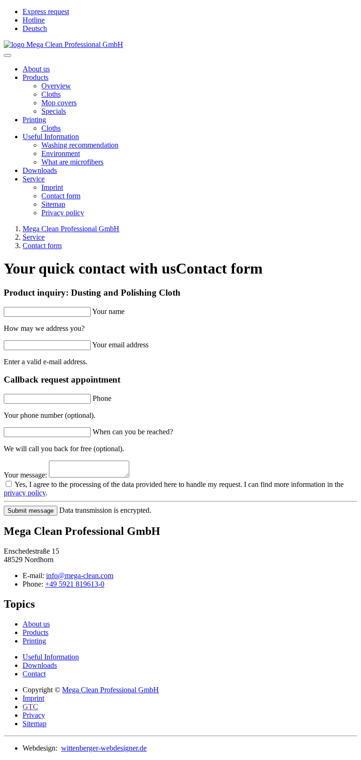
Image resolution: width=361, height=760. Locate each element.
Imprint (52, 187)
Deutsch (35, 28)
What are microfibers (72, 162)
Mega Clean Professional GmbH (110, 690)
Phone (102, 398)
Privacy (34, 715)
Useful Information (51, 137)
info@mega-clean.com (79, 576)
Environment (60, 153)
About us (36, 69)
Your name (108, 311)
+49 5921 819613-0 (74, 584)
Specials (53, 111)
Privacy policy (62, 213)
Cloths (51, 94)
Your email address (120, 345)
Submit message (31, 510)
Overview (56, 86)
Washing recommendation (79, 145)
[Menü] (7, 55)
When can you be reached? (133, 432)
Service (34, 179)
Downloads (40, 170)
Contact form (60, 196)
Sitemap (53, 204)
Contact (34, 674)
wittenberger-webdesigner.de (104, 748)
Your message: (25, 475)
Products (35, 77)
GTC (30, 707)
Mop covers (59, 103)
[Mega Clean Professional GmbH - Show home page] (180, 44)
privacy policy (25, 493)
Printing (34, 120)
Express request (46, 12)
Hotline (34, 20)
